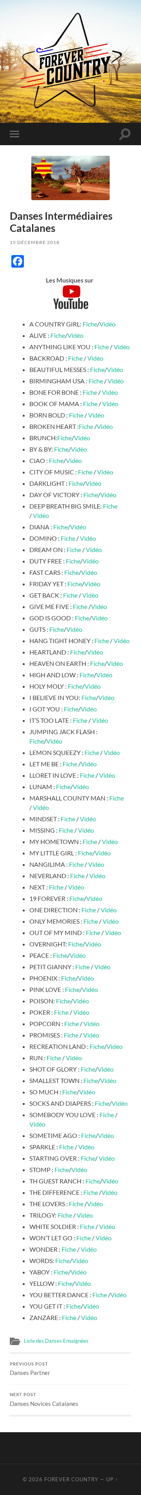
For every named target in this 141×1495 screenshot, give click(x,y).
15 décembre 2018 (35, 242)
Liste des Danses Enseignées (56, 1341)
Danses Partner (30, 1369)
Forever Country (71, 1479)
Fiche (90, 324)
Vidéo (107, 324)
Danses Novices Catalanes (44, 1399)
